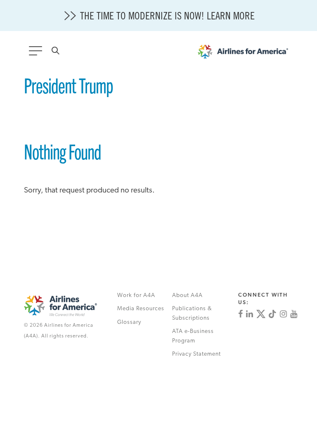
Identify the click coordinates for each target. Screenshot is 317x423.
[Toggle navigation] (37, 53)
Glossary (129, 322)
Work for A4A (136, 295)
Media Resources (140, 309)
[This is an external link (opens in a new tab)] (240, 314)
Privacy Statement (196, 354)
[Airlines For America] (247, 54)
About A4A (187, 295)
